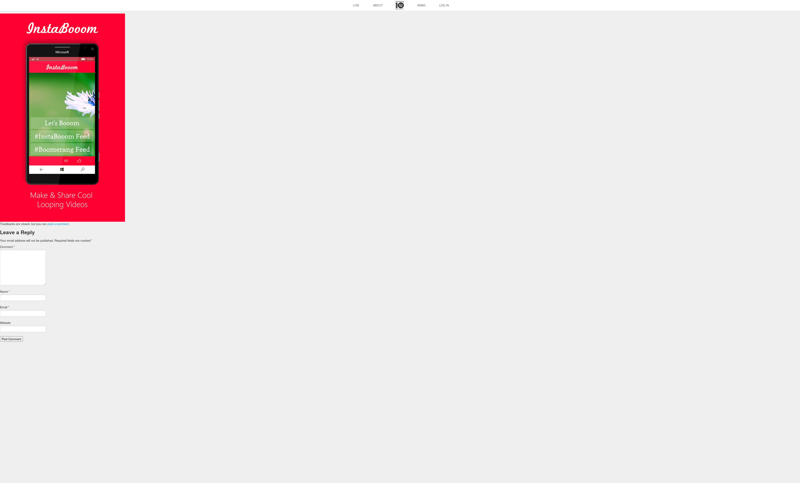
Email (4, 307)
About (378, 5)
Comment (7, 247)
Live (356, 5)
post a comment (58, 224)
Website (5, 323)
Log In (444, 5)
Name (5, 291)
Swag (421, 5)
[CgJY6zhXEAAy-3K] (62, 117)
